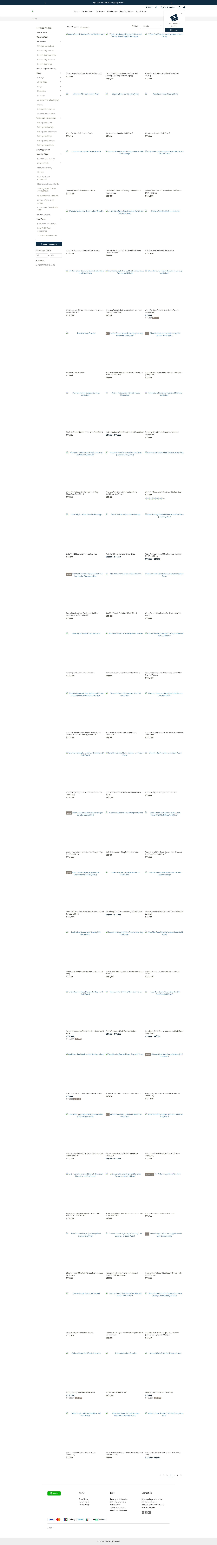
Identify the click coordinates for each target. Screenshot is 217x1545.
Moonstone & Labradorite (48, 183)
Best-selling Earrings (45, 50)
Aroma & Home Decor (46, 113)
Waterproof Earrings (45, 127)
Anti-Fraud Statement (118, 1510)
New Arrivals (42, 32)
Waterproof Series (45, 122)
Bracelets (41, 95)
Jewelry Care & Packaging (48, 100)
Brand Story (141, 11)
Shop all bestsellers (45, 45)
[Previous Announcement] (45, 2)
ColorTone (41, 219)
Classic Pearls (42, 163)
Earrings (99, 11)
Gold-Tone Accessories (46, 223)
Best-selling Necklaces (46, 54)
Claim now (174, 30)
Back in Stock (42, 36)
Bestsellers (87, 11)
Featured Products (44, 27)
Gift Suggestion (43, 149)
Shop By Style (126, 11)
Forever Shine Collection (47, 195)
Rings (39, 86)
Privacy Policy (84, 1504)
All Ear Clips (42, 82)
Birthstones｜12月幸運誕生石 (47, 208)
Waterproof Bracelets (46, 140)
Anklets (40, 104)
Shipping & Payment (118, 1502)
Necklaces (111, 11)
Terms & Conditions (117, 1507)
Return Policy (115, 1504)
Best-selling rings (44, 63)
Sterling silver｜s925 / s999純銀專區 (46, 189)
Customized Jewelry (46, 109)
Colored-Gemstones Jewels (45, 201)
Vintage (40, 172)
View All (34, 19)
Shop (76, 11)
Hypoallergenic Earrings (46, 68)
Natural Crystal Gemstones (43, 178)
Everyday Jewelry (44, 167)
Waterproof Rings (44, 136)
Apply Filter (50, 244)
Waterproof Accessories (46, 118)
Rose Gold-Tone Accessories (44, 229)
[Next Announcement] (172, 2)
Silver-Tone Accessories (47, 235)
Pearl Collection (43, 214)
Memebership (84, 1502)
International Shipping (119, 1499)
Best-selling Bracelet (46, 59)
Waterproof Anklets (45, 145)
